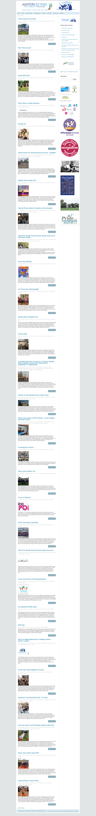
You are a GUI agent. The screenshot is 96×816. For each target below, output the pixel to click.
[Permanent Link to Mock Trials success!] (23, 63)
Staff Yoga (21, 625)
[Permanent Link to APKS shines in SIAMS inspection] (23, 111)
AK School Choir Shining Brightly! (28, 289)
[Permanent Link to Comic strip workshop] (23, 276)
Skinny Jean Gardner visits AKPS (28, 753)
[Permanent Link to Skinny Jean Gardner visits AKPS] (23, 768)
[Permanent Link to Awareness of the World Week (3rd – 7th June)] (23, 712)
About (23, 13)
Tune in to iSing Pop (24, 497)
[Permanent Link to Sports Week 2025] (23, 90)
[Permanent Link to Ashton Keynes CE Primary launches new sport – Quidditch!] (23, 168)
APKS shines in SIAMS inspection (28, 103)
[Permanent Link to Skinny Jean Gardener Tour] (23, 485)
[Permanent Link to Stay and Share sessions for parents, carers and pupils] (23, 223)
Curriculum (49, 13)
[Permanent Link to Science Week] (23, 349)
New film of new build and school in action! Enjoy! (33, 395)
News (34, 21)
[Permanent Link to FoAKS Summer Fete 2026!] (23, 34)
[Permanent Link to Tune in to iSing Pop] (23, 511)
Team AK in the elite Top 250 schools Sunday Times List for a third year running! (36, 236)
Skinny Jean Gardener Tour (26, 471)
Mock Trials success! (24, 48)
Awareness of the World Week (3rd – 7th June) (32, 697)
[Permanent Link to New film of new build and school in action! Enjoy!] (23, 405)
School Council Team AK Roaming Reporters (32, 579)
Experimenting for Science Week (28, 781)
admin (23, 21)
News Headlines (39, 21)
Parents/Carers (37, 13)
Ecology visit (22, 124)
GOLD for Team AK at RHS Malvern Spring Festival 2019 (36, 725)
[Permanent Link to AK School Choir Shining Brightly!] (23, 304)
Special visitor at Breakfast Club (28, 317)
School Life (55, 13)
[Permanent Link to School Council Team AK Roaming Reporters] (23, 594)
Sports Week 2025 (24, 75)
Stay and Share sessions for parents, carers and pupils (35, 208)
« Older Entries (20, 808)
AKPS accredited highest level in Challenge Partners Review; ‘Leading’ (34, 640)
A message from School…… (27, 447)
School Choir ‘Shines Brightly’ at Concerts (31, 670)
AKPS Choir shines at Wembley (28, 522)
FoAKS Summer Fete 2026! (27, 19)
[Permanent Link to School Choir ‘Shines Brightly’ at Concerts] (23, 685)
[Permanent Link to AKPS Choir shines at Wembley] (23, 537)
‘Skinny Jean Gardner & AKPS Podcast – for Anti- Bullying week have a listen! (36, 418)
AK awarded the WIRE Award (27, 607)
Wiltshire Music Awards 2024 (27, 180)
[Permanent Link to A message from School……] (23, 461)
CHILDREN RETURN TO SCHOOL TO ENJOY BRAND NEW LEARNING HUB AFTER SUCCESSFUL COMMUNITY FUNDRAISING (36, 363)
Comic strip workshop (24, 261)
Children (44, 13)
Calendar (61, 13)
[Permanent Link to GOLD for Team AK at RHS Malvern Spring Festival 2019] (23, 740)
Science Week (22, 334)
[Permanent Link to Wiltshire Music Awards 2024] (23, 195)
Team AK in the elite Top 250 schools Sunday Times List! (35, 550)
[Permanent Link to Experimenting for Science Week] (23, 796)
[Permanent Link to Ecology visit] (23, 139)
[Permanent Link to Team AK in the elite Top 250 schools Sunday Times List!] (23, 565)
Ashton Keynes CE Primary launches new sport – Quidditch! (37, 153)
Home (19, 13)
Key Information (29, 13)
